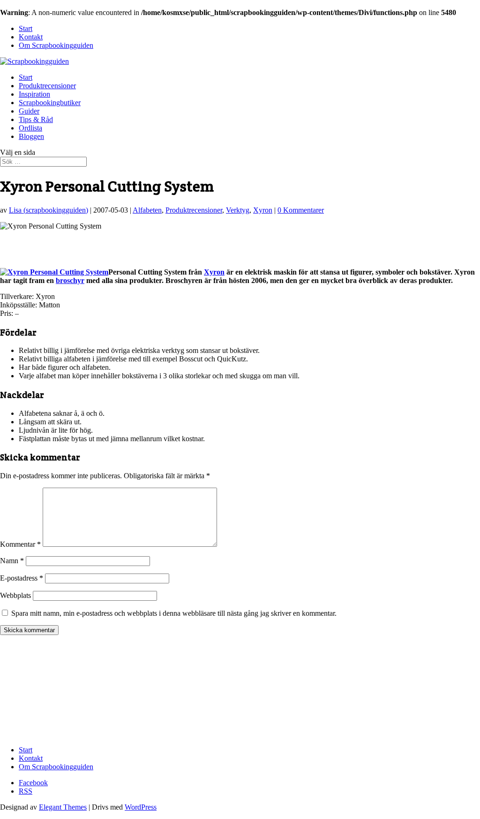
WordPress (141, 807)
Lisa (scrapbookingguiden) (48, 210)
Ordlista (30, 128)
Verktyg (237, 210)
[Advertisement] (109, 244)
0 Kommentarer (301, 210)
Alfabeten (147, 210)
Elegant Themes (63, 807)
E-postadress (21, 578)
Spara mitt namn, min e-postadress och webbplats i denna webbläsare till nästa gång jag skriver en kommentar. (174, 613)
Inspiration (34, 94)
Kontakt (31, 37)
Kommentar (20, 544)
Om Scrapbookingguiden (56, 45)
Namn (12, 561)
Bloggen (31, 136)
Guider (29, 111)
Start (25, 28)
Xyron (262, 210)
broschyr (70, 280)
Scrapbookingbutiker (50, 103)
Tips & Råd (36, 119)
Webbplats (15, 595)
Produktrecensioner (47, 86)
